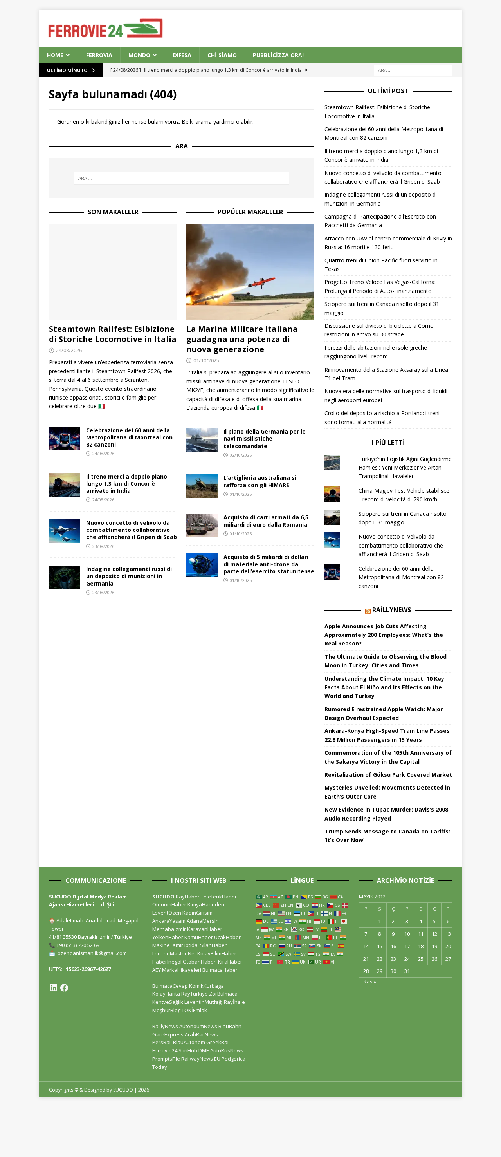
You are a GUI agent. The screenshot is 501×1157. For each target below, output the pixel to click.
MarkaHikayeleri (181, 969)
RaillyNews (391, 610)
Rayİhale (234, 1001)
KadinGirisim (197, 912)
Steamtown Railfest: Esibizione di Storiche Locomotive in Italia (113, 334)
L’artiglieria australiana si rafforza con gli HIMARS (259, 481)
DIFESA (182, 55)
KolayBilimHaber (216, 953)
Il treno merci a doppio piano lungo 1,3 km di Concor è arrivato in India (126, 483)
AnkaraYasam (169, 920)
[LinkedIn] (53, 987)
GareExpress (168, 1034)
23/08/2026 (103, 546)
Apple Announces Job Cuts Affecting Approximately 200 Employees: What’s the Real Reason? (383, 634)
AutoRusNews (226, 1050)
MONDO (139, 55)
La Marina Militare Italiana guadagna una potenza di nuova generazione (242, 339)
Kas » (370, 981)
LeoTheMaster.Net (174, 953)
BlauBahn (229, 1026)
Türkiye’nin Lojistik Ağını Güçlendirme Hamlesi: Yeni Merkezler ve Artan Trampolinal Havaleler (405, 467)
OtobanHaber (199, 961)
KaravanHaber (204, 929)
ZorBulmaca (223, 993)
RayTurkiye (194, 993)
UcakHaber (227, 937)
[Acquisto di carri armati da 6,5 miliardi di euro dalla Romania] (202, 525)
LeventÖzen (166, 912)
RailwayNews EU (200, 1058)
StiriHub (187, 1050)
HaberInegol (167, 961)
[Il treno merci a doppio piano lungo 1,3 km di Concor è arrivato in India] (64, 485)
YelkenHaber (167, 937)
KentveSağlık (167, 1001)
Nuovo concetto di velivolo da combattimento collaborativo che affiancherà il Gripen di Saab (131, 530)
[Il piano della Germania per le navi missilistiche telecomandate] (202, 440)
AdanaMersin (203, 920)
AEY (156, 969)
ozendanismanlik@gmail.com (92, 952)
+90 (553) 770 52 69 (77, 945)
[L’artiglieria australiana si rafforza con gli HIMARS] (202, 486)
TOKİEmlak (194, 1010)
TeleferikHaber (219, 896)
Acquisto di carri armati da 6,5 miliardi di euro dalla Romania (265, 520)
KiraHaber (230, 961)
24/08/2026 (69, 350)
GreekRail (218, 1042)
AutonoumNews (198, 1026)
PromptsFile (166, 1058)
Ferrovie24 (164, 1050)
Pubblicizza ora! (278, 55)
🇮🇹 (101, 406)
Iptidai (191, 945)
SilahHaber (213, 945)
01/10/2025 (206, 360)
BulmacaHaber (220, 969)
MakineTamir (167, 945)
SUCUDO (163, 896)
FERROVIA (99, 55)
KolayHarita (166, 993)
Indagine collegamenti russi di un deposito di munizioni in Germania (129, 576)
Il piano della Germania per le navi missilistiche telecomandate (264, 438)
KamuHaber (198, 937)
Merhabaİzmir (169, 929)
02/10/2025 (241, 455)
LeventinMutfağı (203, 1001)
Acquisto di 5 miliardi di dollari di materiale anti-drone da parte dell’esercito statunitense (268, 564)
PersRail (162, 1042)
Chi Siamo (222, 55)
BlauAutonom (189, 1042)
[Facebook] (64, 987)
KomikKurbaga (206, 985)
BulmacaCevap (170, 985)
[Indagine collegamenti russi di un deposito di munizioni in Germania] (64, 577)
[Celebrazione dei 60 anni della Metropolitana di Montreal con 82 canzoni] (64, 438)
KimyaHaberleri (205, 904)
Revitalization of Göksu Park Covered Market (388, 774)
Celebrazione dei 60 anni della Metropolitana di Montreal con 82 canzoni (129, 437)
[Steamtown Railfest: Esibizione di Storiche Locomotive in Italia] (113, 272)
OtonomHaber (169, 904)
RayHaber (188, 896)
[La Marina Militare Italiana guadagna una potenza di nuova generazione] (250, 272)
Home (55, 55)
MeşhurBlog (166, 1010)
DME (203, 1050)
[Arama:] (413, 70)
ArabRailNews (201, 1034)
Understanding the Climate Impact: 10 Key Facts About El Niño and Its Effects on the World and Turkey (384, 687)
